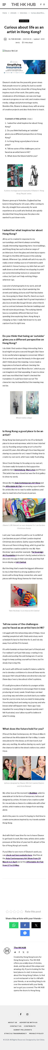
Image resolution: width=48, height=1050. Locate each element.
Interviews (24, 21)
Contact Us (15, 1026)
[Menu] (4, 4)
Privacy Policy (36, 1033)
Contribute (29, 1026)
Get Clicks (40, 1040)
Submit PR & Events (23, 1030)
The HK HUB (16, 39)
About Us (12, 1022)
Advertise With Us (28, 1022)
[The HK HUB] (23, 4)
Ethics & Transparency (15, 1033)
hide (29, 119)
